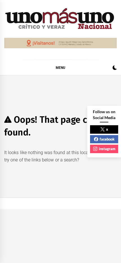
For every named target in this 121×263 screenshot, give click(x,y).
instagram (107, 148)
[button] (115, 68)
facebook (107, 139)
